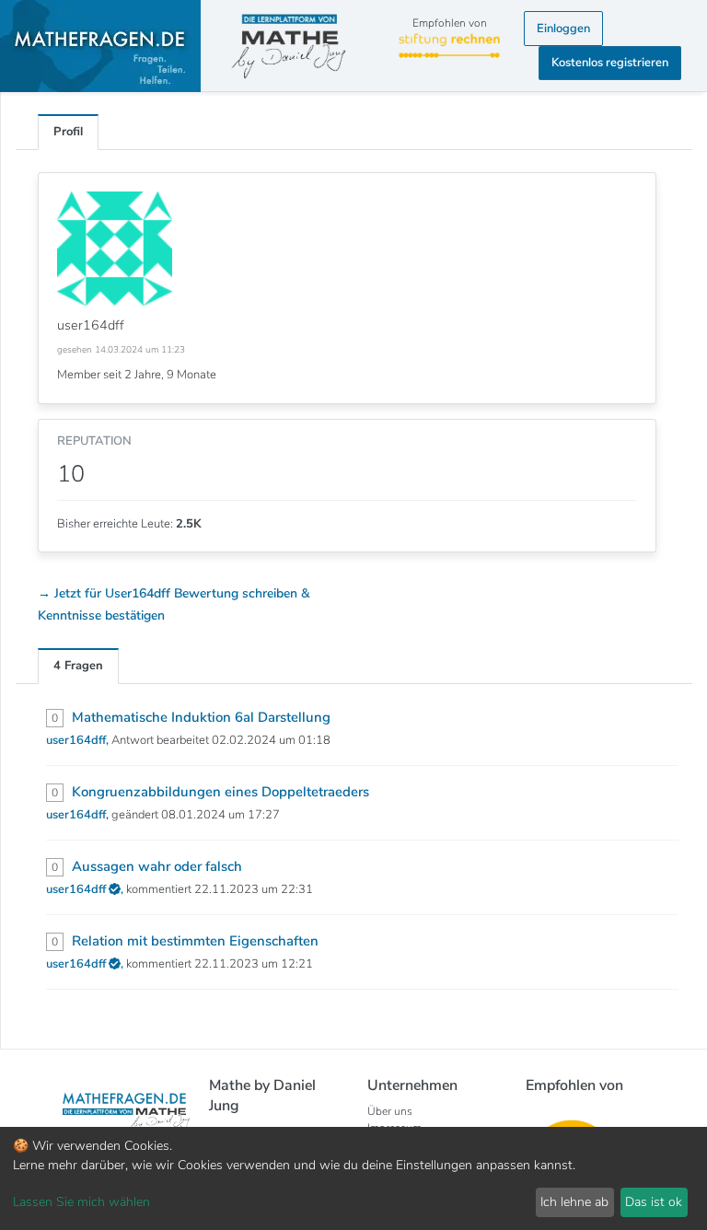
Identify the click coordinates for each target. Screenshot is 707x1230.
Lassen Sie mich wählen (81, 1202)
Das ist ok (653, 1202)
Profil (68, 131)
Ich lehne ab (574, 1202)
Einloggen (563, 28)
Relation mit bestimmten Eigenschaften (195, 941)
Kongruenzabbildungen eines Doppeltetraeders (220, 792)
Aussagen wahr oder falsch (157, 866)
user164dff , (86, 889)
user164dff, (78, 740)
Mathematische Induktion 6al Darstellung (201, 717)
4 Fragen (78, 665)
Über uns (389, 1111)
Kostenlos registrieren (609, 62)
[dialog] (353, 1178)
